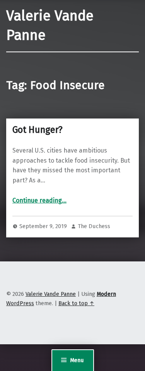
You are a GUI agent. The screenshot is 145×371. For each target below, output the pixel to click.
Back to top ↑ (76, 303)
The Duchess (94, 226)
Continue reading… (39, 200)
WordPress (20, 303)
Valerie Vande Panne (51, 293)
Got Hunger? (37, 129)
